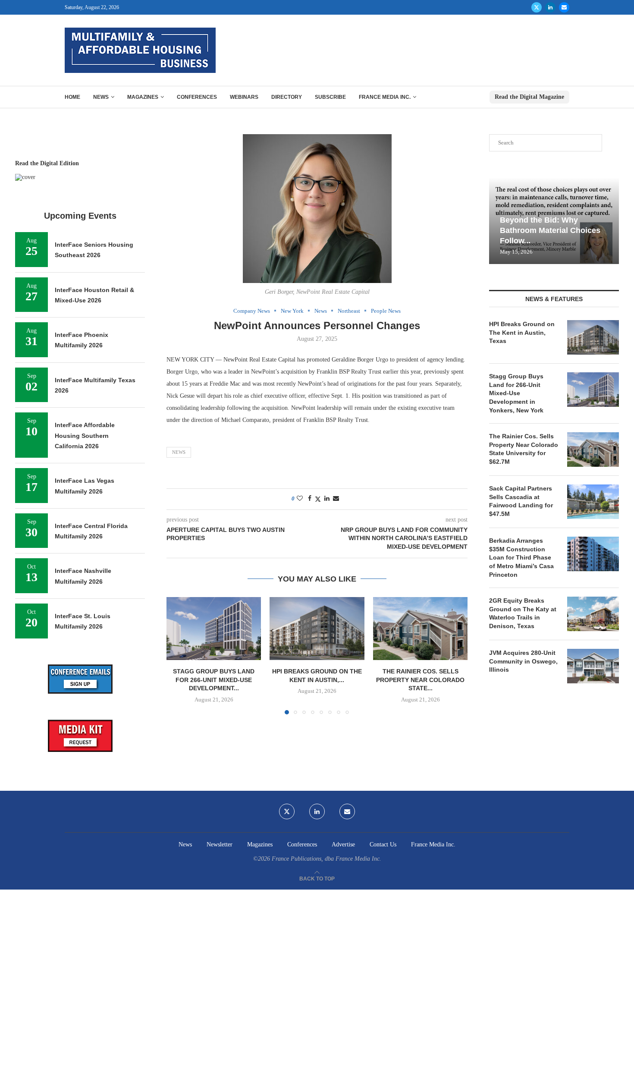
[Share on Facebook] (309, 498)
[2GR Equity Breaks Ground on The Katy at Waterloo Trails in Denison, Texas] (593, 614)
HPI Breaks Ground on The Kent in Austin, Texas (522, 332)
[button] (178, 655)
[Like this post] (300, 498)
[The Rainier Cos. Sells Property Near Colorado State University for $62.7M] (420, 628)
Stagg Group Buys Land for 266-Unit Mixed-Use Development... (213, 680)
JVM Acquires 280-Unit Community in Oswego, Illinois (523, 661)
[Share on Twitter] (318, 499)
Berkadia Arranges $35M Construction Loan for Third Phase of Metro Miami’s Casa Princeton (521, 557)
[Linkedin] (550, 7)
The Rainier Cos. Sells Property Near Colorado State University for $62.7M (523, 449)
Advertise (343, 844)
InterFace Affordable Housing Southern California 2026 (85, 435)
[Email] (564, 7)
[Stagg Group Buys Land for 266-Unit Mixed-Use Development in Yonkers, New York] (213, 628)
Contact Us (383, 844)
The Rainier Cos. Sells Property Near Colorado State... (420, 680)
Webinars (244, 97)
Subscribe (330, 97)
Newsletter (219, 844)
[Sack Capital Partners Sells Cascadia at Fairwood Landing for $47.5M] (593, 501)
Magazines (142, 97)
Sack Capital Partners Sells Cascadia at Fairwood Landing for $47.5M (521, 501)
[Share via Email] (336, 498)
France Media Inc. (385, 97)
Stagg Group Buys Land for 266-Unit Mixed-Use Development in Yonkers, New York (516, 393)
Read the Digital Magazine (529, 97)
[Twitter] (536, 7)
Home (72, 97)
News (101, 97)
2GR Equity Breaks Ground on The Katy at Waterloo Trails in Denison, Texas (522, 613)
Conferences (197, 97)
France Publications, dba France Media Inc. (326, 858)
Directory (286, 97)
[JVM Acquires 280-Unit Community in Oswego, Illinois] (593, 666)
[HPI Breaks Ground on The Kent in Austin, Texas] (317, 628)
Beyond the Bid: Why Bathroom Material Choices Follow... (550, 230)
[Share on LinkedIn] (327, 498)
